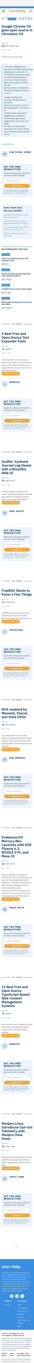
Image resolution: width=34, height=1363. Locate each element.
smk (11, 57)
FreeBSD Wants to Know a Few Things (17, 289)
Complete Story (8, 144)
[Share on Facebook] (23, 19)
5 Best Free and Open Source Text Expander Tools (15, 259)
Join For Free (17, 186)
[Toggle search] (30, 11)
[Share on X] (26, 19)
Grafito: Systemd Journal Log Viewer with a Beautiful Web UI (16, 275)
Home (3, 19)
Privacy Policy (22, 193)
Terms (14, 193)
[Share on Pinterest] (29, 19)
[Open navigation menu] (3, 11)
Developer (11, 19)
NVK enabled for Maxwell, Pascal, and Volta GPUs (16, 303)
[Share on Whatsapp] (31, 19)
